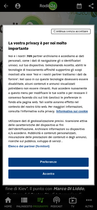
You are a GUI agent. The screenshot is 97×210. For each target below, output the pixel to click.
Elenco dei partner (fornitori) (29, 146)
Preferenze (48, 162)
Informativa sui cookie (72, 111)
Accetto (49, 174)
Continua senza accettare (71, 31)
